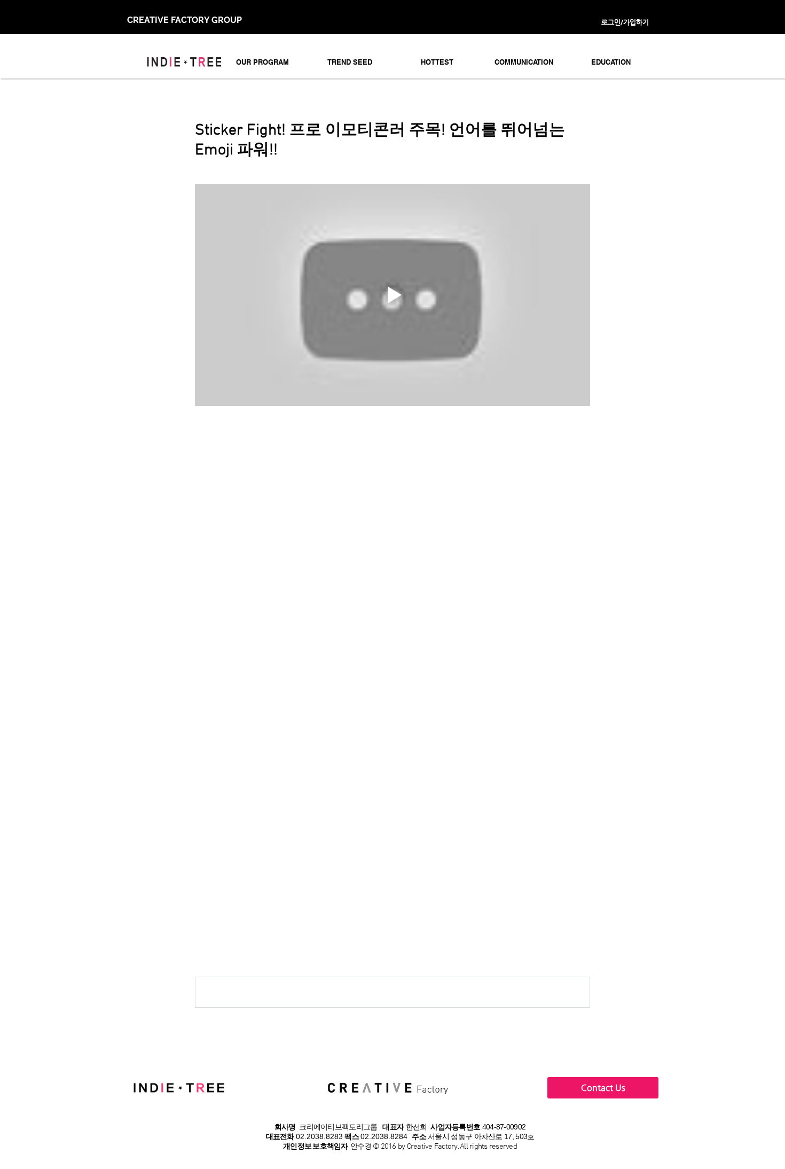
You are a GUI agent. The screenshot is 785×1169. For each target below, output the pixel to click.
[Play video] (392, 295)
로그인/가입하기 (625, 22)
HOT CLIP (214, 847)
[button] (262, 62)
